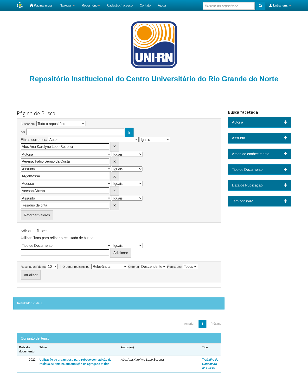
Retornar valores (37, 215)
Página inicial (42, 5)
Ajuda (162, 5)
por (23, 132)
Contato (145, 5)
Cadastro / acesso (120, 5)
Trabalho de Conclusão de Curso (210, 364)
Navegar (66, 5)
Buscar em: (28, 124)
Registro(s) (174, 266)
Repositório (89, 5)
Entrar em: (280, 5)
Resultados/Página (33, 266)
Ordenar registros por (76, 266)
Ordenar (133, 266)
